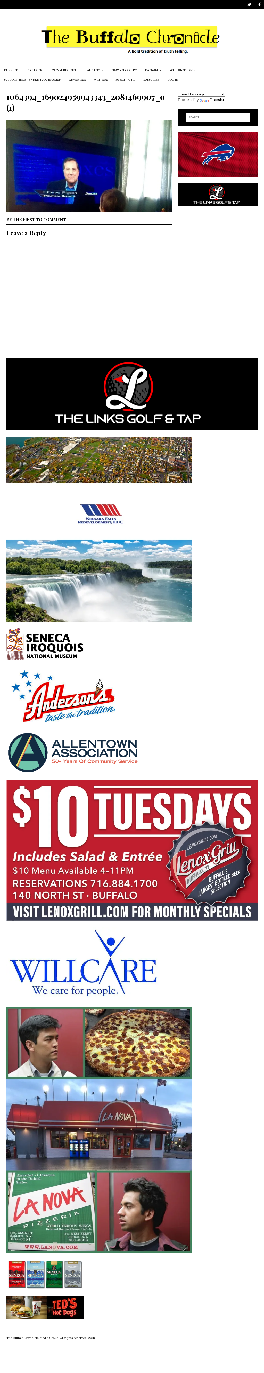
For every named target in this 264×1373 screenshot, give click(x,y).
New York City (124, 70)
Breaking (35, 70)
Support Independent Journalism (32, 79)
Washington (181, 70)
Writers (101, 79)
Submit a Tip (125, 79)
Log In (172, 79)
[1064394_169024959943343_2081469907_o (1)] (89, 209)
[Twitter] (249, 4)
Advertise (77, 79)
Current (11, 70)
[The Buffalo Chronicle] (132, 62)
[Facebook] (259, 4)
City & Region (64, 70)
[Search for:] (218, 117)
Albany (93, 70)
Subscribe (151, 79)
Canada (151, 70)
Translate (218, 99)
